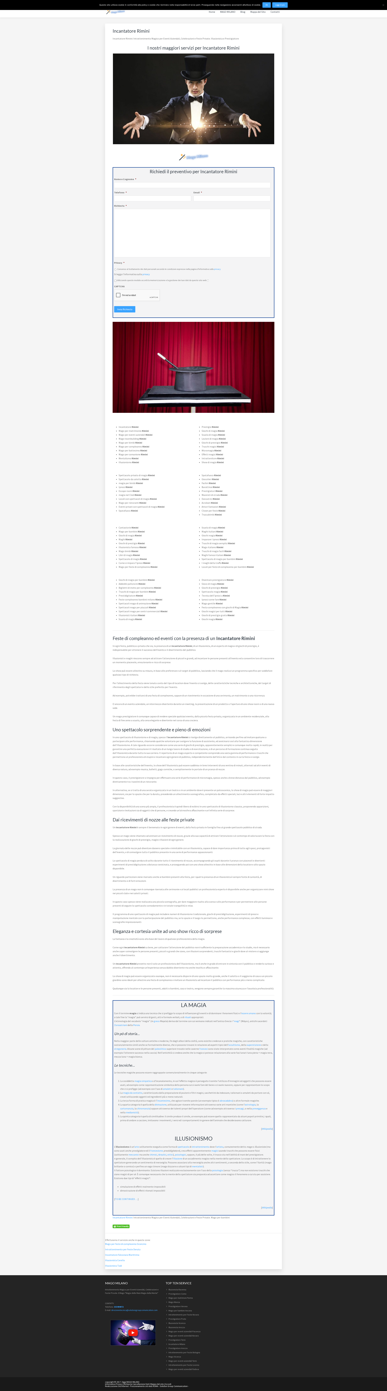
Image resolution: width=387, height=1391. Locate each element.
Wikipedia (267, 1128)
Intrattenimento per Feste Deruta (122, 1249)
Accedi (168, 1384)
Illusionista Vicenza (177, 1323)
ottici (170, 1154)
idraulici (162, 1154)
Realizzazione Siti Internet (117, 1386)
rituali (188, 1017)
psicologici (180, 1154)
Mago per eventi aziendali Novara (184, 1335)
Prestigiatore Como (177, 1293)
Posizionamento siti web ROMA (144, 1386)
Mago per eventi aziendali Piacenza (184, 1331)
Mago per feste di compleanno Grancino (125, 1243)
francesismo (156, 1150)
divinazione (161, 1104)
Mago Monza (174, 1302)
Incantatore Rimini (122, 1217)
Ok (266, 5)
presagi (240, 1108)
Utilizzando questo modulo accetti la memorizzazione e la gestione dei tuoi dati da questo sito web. (162, 280)
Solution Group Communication (174, 1386)
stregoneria (120, 1048)
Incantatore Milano (177, 1344)
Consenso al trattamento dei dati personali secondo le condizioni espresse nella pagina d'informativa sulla (169, 269)
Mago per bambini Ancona (180, 1310)
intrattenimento (200, 1146)
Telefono (120, 192)
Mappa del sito (157, 1384)
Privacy (119, 262)
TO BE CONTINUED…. (126, 1199)
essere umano (248, 1013)
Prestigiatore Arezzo (178, 1348)
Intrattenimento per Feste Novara (184, 1314)
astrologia (250, 1104)
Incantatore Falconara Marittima (122, 1254)
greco (157, 1021)
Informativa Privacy (113, 1384)
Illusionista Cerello (115, 1260)
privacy (217, 269)
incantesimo (163, 1100)
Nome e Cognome (125, 179)
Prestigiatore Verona (178, 1306)
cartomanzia (126, 1108)
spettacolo (183, 1146)
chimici (153, 1154)
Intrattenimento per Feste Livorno (184, 1365)
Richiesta (120, 205)
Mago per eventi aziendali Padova (184, 1369)
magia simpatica (143, 1080)
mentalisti (197, 1166)
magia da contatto (132, 1092)
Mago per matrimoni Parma (181, 1298)
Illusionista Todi (113, 1265)
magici (214, 1150)
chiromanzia (143, 1108)
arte (137, 1146)
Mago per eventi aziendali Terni (183, 1361)
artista (219, 1146)
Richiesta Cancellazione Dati (136, 1384)
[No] (383, 4)
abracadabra (226, 1100)
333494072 (119, 1306)
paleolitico (160, 1048)
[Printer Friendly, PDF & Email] (121, 1226)
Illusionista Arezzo (177, 1327)
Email (198, 192)
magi (236, 1021)
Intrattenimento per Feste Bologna (184, 1352)
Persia (136, 1025)
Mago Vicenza (175, 1356)
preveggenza (259, 1108)
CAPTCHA (119, 286)
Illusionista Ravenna (177, 1289)
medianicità (132, 1112)
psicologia (217, 1170)
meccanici (133, 1154)
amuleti (167, 1088)
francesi (203, 1048)
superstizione (254, 1044)
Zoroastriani (120, 1025)
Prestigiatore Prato (177, 1319)
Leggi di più (280, 5)
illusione (177, 1158)
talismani (178, 1088)
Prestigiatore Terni (177, 1340)
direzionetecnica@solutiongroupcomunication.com (134, 1310)
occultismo (234, 1044)
